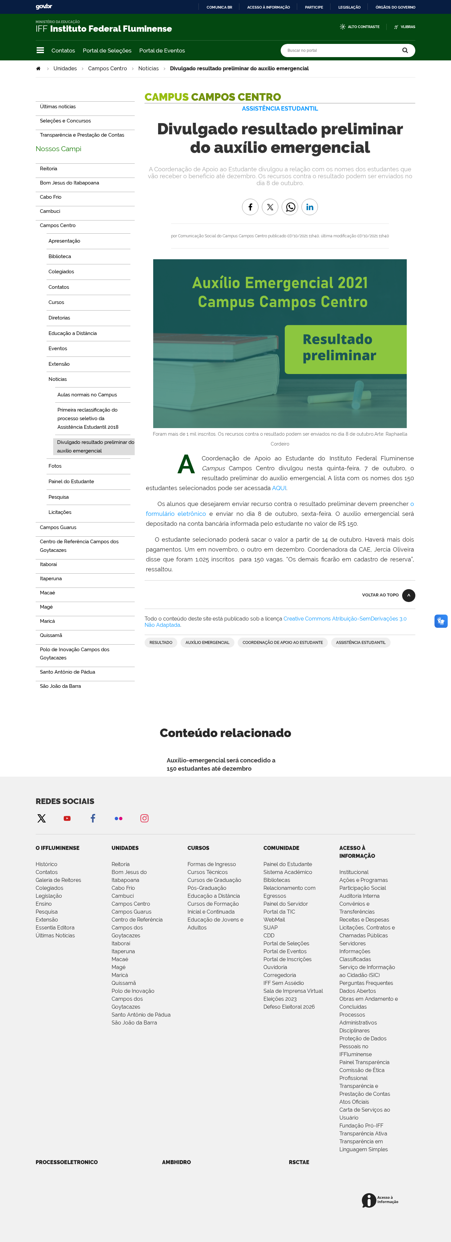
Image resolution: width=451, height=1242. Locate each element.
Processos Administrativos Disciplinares (358, 1023)
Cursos (198, 848)
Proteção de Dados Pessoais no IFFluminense (363, 1046)
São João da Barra (134, 1023)
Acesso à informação (268, 7)
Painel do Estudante (287, 864)
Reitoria (121, 864)
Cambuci (123, 896)
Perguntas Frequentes (366, 983)
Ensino (44, 904)
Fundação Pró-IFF (361, 1126)
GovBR (44, 7)
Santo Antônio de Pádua (141, 1015)
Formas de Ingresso (212, 864)
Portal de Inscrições (287, 959)
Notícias (148, 68)
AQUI (279, 488)
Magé (118, 967)
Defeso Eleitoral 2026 (289, 1007)
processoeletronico (67, 1162)
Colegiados (49, 888)
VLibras (408, 27)
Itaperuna (123, 951)
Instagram (144, 818)
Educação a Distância (214, 896)
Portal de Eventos (162, 50)
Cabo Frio (123, 888)
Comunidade (281, 848)
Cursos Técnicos (208, 872)
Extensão (47, 920)
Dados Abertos (357, 991)
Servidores (352, 943)
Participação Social (362, 888)
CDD (268, 935)
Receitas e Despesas (364, 920)
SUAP (270, 927)
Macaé (120, 959)
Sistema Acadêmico (287, 872)
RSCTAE (299, 1162)
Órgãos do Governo (395, 7)
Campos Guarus (132, 912)
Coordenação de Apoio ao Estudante (283, 642)
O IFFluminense (58, 848)
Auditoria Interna (359, 896)
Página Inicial (39, 68)
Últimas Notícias (55, 935)
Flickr (118, 818)
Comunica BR (219, 7)
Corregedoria (279, 975)
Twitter (41, 818)
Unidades (65, 68)
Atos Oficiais (354, 1102)
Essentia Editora (55, 927)
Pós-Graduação (207, 888)
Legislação (349, 7)
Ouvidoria (275, 967)
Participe (314, 7)
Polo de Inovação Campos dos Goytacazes (133, 999)
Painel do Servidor (285, 904)
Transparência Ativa (363, 1133)
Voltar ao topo (380, 594)
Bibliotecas (276, 880)
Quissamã (124, 983)
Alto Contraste (364, 27)
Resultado (161, 642)
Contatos (63, 50)
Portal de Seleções (107, 50)
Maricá (120, 975)
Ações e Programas (363, 880)
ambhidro (176, 1162)
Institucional (353, 872)
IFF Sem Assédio (283, 983)
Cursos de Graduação (214, 880)
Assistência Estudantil (361, 642)
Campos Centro (107, 68)
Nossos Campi (59, 149)
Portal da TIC (279, 912)
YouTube (67, 818)
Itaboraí (121, 943)
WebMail (274, 920)
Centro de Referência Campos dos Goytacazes (137, 928)
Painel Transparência (364, 1062)
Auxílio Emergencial (207, 642)
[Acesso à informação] (381, 1201)
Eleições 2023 (280, 999)
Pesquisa (47, 912)
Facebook (92, 818)
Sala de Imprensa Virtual (293, 991)
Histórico (46, 864)
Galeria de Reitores (58, 880)
